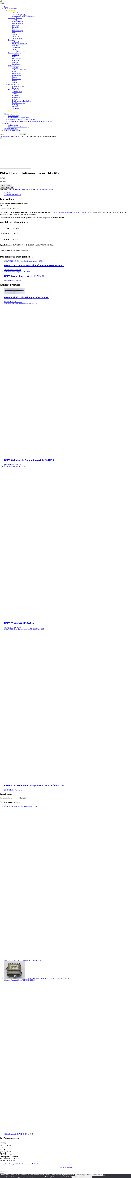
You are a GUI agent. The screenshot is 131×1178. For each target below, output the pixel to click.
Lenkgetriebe (16, 58)
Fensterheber (20, 51)
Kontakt (6, 123)
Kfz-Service (8, 114)
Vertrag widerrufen (65, 1167)
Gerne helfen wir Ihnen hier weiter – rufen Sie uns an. (69, 212)
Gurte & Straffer (17, 21)
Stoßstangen (16, 47)
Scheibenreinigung (18, 31)
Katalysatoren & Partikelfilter (21, 101)
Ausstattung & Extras (15, 18)
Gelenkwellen (16, 97)
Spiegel (14, 34)
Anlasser (15, 68)
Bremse (14, 56)
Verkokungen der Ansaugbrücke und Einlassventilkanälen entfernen (30, 121)
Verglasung (16, 36)
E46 (27, 136)
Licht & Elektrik (13, 66)
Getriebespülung (13, 116)
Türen (14, 49)
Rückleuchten (16, 75)
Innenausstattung (17, 23)
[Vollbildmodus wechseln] (3, 1171)
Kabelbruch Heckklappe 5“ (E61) (19, 117)
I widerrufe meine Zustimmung (82, 1177)
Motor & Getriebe (14, 90)
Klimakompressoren (18, 86)
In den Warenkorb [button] (15, 270)
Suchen (22, 798)
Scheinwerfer (16, 79)
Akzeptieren (79, 1175)
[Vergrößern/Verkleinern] (1, 1171)
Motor (51, 189)
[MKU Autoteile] (65, 1)
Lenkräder (15, 27)
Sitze (13, 32)
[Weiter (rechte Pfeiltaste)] (3, 1173)
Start (1, 136)
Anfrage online (13, 125)
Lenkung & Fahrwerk (15, 53)
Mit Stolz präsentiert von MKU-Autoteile (28, 1164)
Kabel (14, 71)
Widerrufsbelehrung (18, 14)
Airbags (14, 20)
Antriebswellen (17, 92)
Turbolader (15, 108)
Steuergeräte (16, 82)
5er (40, 189)
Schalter (15, 29)
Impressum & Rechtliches (12, 130)
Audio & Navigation (19, 69)
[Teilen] (5, 1171)
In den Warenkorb (6, 185)
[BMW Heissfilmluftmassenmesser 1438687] (15, 168)
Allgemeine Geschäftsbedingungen (23, 16)
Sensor (14, 81)
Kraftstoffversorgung (19, 103)
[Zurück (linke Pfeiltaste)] (1, 1173)
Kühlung (15, 105)
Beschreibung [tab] (8, 193)
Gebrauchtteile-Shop (10, 8)
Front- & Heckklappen (19, 44)
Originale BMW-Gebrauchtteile (14, 136)
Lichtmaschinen (17, 73)
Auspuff (15, 93)
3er (37, 189)
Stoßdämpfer (16, 64)
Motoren (15, 106)
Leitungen (15, 88)
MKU (6, 7)
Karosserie (11, 40)
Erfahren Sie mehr (97, 1175)
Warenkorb (15, 12)
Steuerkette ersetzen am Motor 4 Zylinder (21, 119)
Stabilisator (15, 62)
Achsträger (15, 55)
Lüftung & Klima (13, 84)
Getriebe (15, 99)
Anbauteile (15, 42)
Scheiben (15, 45)
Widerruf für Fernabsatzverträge (18, 127)
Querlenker (16, 60)
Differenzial (16, 95)
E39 (9, 189)
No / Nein (87, 1175)
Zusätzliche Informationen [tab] (12, 195)
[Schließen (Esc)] (7, 1171)
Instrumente (16, 25)
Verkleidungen (17, 38)
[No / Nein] (104, 1175)
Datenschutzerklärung (11, 129)
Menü (2, 3)
